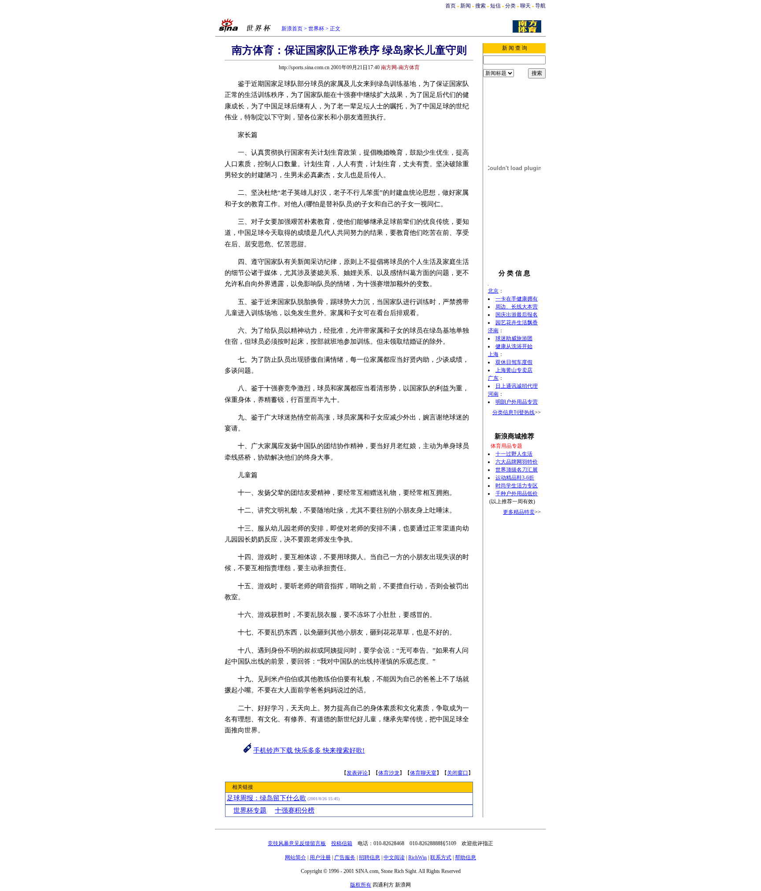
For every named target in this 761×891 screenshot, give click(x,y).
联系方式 (440, 857)
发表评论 (357, 773)
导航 (540, 6)
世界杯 (316, 29)
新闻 (465, 6)
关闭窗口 (457, 773)
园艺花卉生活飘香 (516, 322)
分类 (510, 6)
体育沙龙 (388, 773)
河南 (493, 394)
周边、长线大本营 (516, 307)
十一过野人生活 (513, 454)
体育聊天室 (423, 773)
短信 (495, 6)
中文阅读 (394, 857)
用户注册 (320, 857)
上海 (493, 354)
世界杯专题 (249, 810)
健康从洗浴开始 (513, 346)
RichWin (417, 857)
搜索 (480, 6)
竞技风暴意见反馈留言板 (297, 843)
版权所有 (360, 885)
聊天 (525, 6)
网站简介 (295, 857)
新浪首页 (292, 29)
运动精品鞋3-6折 (514, 478)
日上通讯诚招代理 (516, 386)
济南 (493, 330)
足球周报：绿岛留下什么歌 (266, 798)
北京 (493, 291)
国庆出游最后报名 (516, 315)
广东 (493, 378)
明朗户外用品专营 (516, 402)
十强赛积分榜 (294, 810)
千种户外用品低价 (516, 493)
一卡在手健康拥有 (516, 299)
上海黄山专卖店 (513, 370)
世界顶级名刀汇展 (516, 470)
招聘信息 (369, 857)
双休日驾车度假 (513, 362)
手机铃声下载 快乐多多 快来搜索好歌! (309, 750)
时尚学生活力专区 (516, 486)
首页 (450, 6)
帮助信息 (465, 857)
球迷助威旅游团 (513, 338)
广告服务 (344, 857)
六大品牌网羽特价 (516, 462)
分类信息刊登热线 (513, 412)
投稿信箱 (341, 843)
